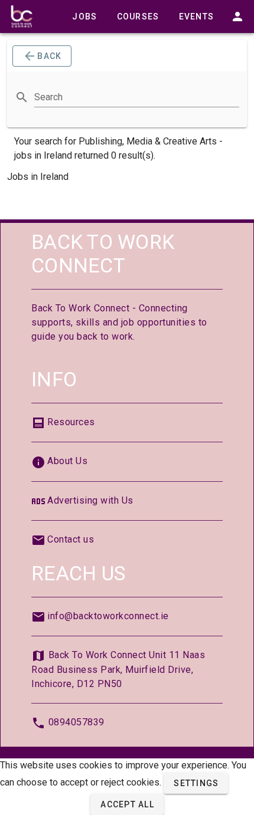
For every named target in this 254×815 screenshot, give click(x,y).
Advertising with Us (90, 500)
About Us (67, 460)
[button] (196, 783)
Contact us (70, 539)
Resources (71, 422)
